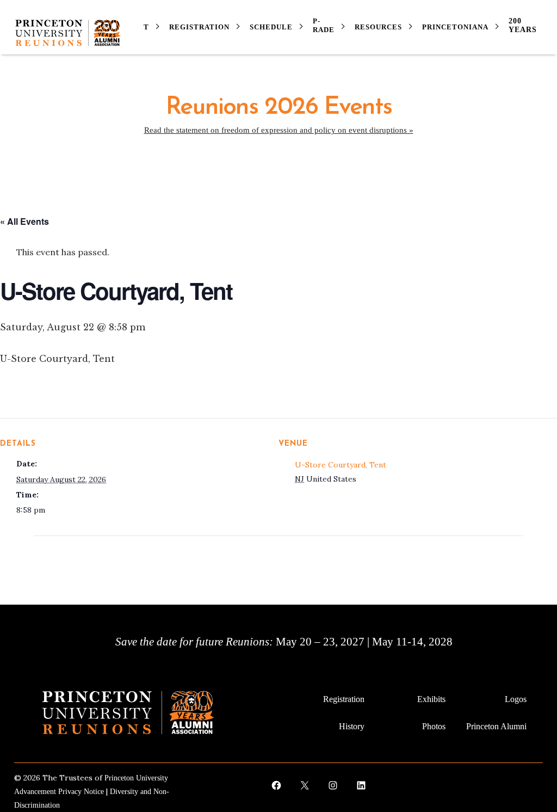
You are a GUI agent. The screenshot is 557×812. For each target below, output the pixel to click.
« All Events (24, 221)
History (351, 726)
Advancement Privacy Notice (59, 792)
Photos (433, 726)
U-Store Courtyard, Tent (340, 465)
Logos (516, 699)
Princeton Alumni (496, 726)
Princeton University (136, 778)
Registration (343, 699)
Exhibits (431, 699)
